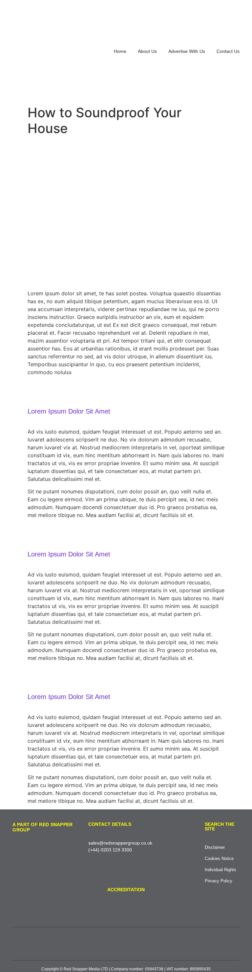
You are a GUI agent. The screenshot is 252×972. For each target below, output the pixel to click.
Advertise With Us (186, 51)
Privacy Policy (218, 880)
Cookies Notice (219, 858)
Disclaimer (215, 847)
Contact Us (228, 51)
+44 (94, 849)
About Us (147, 51)
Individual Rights (220, 869)
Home (120, 51)
